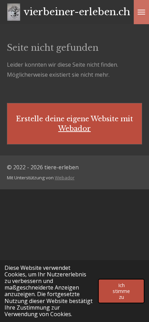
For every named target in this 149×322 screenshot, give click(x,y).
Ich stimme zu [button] (121, 291)
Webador (74, 128)
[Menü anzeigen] (141, 12)
